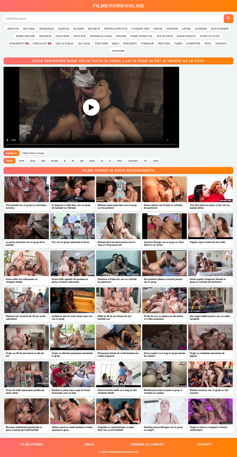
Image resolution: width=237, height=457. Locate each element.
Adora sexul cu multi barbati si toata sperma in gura (72, 428)
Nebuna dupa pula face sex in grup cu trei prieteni (117, 206)
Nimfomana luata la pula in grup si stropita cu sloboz (163, 391)
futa (43, 160)
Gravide (172, 28)
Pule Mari (62, 36)
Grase (158, 28)
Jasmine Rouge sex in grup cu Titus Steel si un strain (164, 243)
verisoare (133, 160)
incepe (54, 160)
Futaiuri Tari (141, 28)
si (110, 160)
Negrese (45, 36)
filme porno (32, 444)
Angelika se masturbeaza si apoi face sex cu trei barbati (116, 428)
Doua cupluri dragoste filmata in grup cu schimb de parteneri (208, 280)
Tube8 (178, 43)
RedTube (164, 43)
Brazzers (130, 43)
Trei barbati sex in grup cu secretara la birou (26, 206)
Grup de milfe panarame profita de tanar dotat (25, 391)
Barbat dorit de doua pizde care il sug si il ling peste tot (116, 243)
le (65, 160)
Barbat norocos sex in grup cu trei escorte (209, 391)
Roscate (80, 36)
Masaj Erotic (186, 36)
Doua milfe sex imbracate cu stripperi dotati (22, 280)
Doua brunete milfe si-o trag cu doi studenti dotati (117, 391)
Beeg (115, 43)
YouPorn (118, 51)
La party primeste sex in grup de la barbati (25, 243)
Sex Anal (29, 28)
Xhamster (193, 43)
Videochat (40, 43)
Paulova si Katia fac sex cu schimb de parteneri (117, 280)
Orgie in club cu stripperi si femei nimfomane (208, 428)
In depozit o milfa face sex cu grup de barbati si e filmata (71, 206)
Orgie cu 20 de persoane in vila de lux (25, 354)
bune (21, 160)
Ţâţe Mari (101, 43)
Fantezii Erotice (116, 28)
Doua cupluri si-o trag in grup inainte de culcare (164, 354)
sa (102, 160)
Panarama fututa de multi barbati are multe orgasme (118, 354)
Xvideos (221, 43)
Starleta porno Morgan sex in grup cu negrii (163, 428)
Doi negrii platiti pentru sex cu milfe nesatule (210, 317)
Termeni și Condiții (147, 444)
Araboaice (46, 28)
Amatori (13, 28)
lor (73, 160)
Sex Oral (84, 43)
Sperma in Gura (101, 36)
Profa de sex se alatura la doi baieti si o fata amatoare (163, 317)
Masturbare (220, 28)
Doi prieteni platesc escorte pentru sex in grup (163, 280)
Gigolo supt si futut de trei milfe (207, 242)
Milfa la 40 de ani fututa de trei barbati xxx (114, 317)
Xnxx (207, 43)
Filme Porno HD (141, 36)
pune (92, 160)
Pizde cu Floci (210, 36)
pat (82, 160)
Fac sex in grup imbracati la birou (70, 242)
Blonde (79, 28)
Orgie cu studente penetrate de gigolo (207, 354)
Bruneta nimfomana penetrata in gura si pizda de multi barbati (24, 428)
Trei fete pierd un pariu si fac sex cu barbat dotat (210, 206)
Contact (204, 444)
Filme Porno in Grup (33, 153)
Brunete (94, 28)
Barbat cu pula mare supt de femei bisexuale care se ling (71, 391)
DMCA (89, 444)
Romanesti (17, 43)
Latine (186, 28)
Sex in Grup (165, 36)
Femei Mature (25, 36)
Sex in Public (64, 43)
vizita (155, 160)
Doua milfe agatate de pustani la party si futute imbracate (70, 280)
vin (145, 160)
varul (119, 160)
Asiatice (63, 28)
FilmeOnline (118, 5)
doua (32, 160)
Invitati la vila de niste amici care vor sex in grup (72, 317)
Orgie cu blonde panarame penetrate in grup (72, 354)
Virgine (121, 36)
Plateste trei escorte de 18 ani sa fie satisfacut (25, 317)
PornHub (147, 43)
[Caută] (228, 18)
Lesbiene (201, 28)
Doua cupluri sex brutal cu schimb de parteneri (163, 206)
